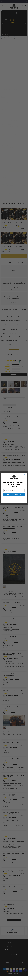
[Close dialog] (25, 475)
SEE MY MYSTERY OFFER (14, 494)
